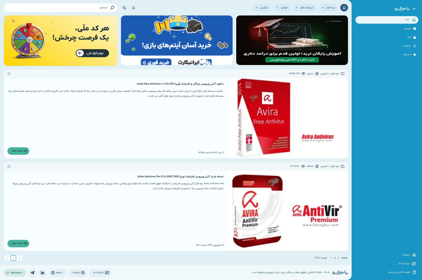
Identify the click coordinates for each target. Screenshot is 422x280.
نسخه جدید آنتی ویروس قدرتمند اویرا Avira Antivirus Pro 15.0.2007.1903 (180, 176)
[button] (13, 258)
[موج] (292, 40)
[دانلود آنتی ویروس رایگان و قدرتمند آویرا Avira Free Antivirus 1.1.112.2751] (287, 118)
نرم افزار (335, 74)
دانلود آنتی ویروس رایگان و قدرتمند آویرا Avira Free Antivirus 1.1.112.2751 (180, 84)
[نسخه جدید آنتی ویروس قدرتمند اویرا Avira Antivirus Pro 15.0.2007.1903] (287, 211)
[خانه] (344, 7)
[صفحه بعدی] (7, 258)
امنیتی (323, 74)
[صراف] (60, 40)
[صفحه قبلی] (19, 258)
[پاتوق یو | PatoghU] (402, 8)
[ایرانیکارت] (177, 40)
